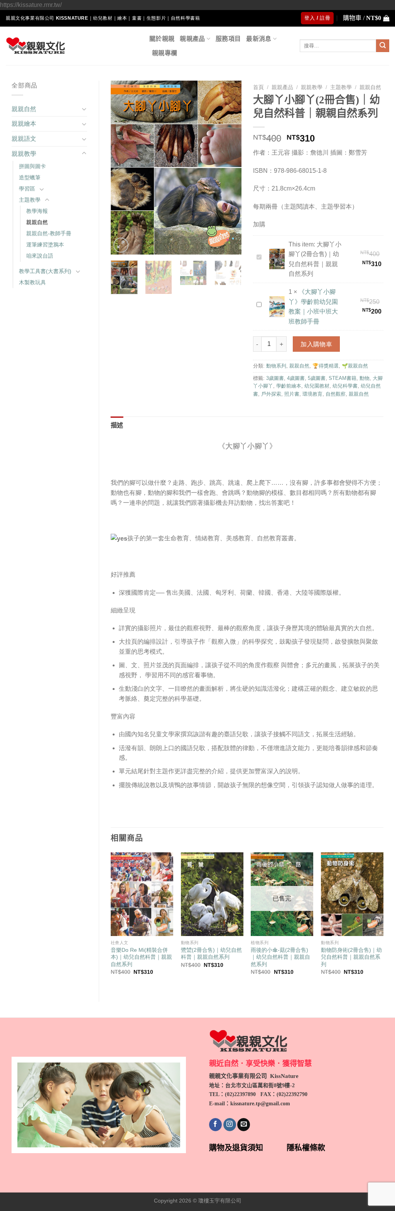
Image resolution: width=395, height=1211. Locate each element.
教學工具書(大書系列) (45, 271)
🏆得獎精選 (325, 366)
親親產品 (192, 38)
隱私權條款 (306, 1148)
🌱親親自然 (355, 366)
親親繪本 (24, 123)
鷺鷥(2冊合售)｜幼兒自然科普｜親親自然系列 (211, 953)
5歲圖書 (317, 378)
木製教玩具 (32, 282)
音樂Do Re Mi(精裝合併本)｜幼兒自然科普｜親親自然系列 (141, 957)
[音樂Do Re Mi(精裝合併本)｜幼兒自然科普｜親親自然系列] (142, 894)
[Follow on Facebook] (215, 1124)
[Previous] (123, 167)
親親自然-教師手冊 (48, 233)
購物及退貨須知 (236, 1148)
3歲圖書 (275, 378)
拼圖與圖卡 (32, 166)
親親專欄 (164, 53)
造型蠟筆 (30, 177)
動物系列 (276, 366)
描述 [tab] (117, 425)
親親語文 (24, 138)
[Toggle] (84, 108)
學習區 (27, 189)
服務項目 (228, 38)
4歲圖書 (296, 378)
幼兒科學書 (345, 386)
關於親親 (161, 38)
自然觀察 (336, 394)
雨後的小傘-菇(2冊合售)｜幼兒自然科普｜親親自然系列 (280, 957)
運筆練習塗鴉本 (45, 244)
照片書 (291, 394)
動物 (365, 378)
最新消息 (258, 38)
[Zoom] (120, 245)
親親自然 (24, 109)
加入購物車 (316, 344)
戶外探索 (271, 394)
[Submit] (382, 45)
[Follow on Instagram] (229, 1124)
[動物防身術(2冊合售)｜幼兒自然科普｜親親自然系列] (352, 894)
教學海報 (37, 211)
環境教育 (312, 394)
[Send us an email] (243, 1124)
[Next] (229, 167)
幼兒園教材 (316, 386)
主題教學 (30, 200)
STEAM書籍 (342, 378)
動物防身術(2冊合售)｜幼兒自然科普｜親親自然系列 (351, 957)
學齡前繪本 (288, 386)
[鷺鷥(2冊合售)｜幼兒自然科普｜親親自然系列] (212, 894)
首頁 (258, 87)
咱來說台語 (39, 256)
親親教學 (24, 153)
